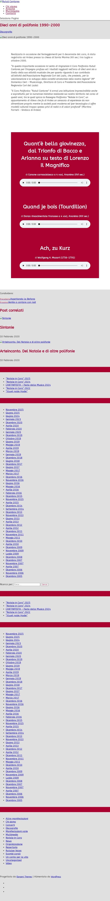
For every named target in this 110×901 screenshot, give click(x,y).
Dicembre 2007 (14, 560)
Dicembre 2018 (14, 457)
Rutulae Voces (13, 850)
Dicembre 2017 (14, 464)
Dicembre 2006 (14, 569)
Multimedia (12, 834)
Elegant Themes (24, 877)
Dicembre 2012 (14, 525)
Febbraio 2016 (14, 493)
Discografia (6, 31)
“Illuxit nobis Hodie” (17, 391)
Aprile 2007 (12, 566)
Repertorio (11, 847)
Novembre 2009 (15, 550)
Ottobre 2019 (13, 438)
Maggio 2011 (13, 537)
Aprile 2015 (12, 502)
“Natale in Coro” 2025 (18, 378)
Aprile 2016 (12, 489)
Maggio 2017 (13, 470)
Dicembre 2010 (14, 541)
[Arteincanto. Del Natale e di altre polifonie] (25, 342)
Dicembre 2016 (14, 477)
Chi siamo (11, 821)
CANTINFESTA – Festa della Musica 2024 (28, 385)
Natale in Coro (14, 837)
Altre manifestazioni (17, 818)
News (9, 841)
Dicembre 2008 (14, 557)
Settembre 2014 (15, 509)
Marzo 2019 (12, 451)
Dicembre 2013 (14, 512)
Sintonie (7, 327)
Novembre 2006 (15, 573)
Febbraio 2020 (14, 428)
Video (9, 863)
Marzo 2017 (12, 473)
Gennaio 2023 (13, 419)
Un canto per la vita (17, 857)
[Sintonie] (5, 318)
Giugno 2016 (13, 483)
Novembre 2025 (15, 409)
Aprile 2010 (12, 544)
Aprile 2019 (12, 448)
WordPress (56, 877)
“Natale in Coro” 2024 (18, 381)
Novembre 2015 (15, 499)
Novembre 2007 (15, 563)
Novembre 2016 (15, 480)
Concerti (10, 825)
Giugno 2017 (13, 467)
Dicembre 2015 (14, 496)
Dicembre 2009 (14, 547)
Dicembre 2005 (14, 576)
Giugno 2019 (13, 441)
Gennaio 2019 (13, 454)
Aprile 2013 (12, 521)
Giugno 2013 (13, 518)
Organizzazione (14, 844)
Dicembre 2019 (14, 435)
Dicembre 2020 (14, 422)
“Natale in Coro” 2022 (18, 388)
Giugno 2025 (13, 412)
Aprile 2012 (12, 528)
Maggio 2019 (13, 444)
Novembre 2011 (15, 534)
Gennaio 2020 (13, 432)
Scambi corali (13, 853)
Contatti (11, 13)
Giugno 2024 (13, 416)
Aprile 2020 (12, 425)
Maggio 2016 (13, 486)
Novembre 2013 (15, 515)
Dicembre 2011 (14, 531)
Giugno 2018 (13, 461)
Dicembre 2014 (14, 505)
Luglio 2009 (12, 553)
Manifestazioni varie (17, 831)
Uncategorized (14, 860)
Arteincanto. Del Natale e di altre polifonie (37, 351)
